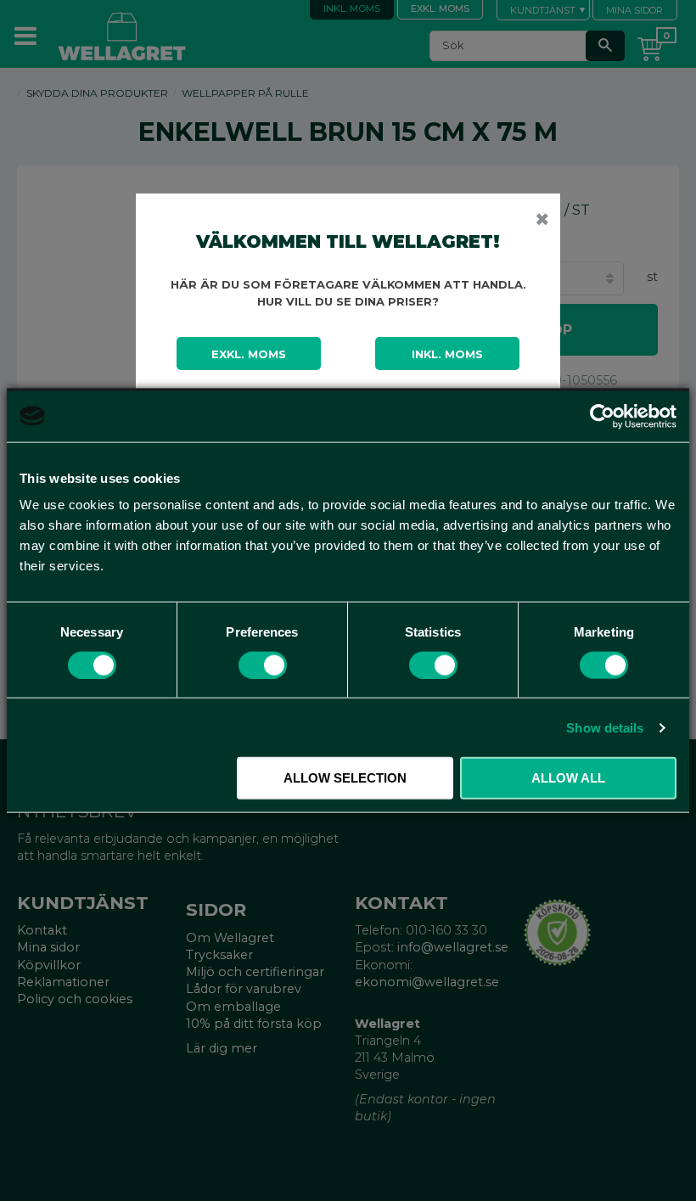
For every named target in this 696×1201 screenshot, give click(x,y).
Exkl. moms (248, 354)
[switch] (263, 664)
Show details (604, 727)
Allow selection (345, 778)
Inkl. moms (447, 354)
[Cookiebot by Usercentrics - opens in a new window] (602, 416)
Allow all (568, 778)
